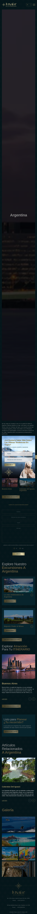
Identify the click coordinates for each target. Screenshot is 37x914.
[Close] (32, 438)
